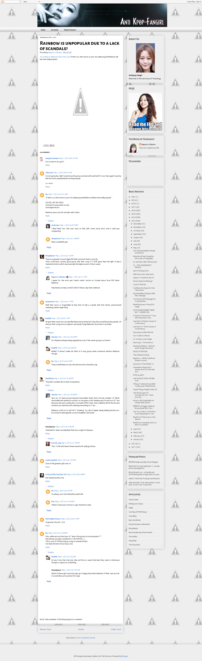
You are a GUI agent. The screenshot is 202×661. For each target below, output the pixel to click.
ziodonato (55, 225)
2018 (133, 204)
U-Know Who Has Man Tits (55, 474)
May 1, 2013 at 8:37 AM (68, 158)
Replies (51, 221)
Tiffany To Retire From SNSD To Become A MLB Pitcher (144, 385)
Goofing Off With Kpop (138, 512)
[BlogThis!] (46, 145)
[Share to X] (49, 145)
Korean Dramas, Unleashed (139, 524)
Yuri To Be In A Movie (141, 336)
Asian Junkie (133, 500)
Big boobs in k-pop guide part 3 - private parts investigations (144, 467)
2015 (133, 214)
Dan (52, 501)
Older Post (116, 629)
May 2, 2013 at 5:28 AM (65, 427)
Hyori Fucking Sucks (141, 271)
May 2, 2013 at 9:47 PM (63, 361)
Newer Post (45, 629)
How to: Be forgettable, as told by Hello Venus (143, 401)
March (136, 432)
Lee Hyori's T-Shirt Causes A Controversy (144, 328)
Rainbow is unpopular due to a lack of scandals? (145, 424)
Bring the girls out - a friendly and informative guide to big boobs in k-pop (144, 473)
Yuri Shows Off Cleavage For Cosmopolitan (144, 300)
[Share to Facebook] (51, 145)
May (135, 248)
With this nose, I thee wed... (144, 274)
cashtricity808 (51, 460)
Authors (54, 30)
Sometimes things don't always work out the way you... (144, 369)
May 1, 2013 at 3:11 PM (78, 277)
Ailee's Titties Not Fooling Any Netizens (144, 478)
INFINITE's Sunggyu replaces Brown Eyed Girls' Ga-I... (144, 407)
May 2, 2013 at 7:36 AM (70, 443)
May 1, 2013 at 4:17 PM (64, 302)
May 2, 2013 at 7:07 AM (67, 460)
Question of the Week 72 (143, 364)
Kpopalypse (133, 528)
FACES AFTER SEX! (140, 351)
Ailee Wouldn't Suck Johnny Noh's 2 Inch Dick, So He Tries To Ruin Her (144, 484)
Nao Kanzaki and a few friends (140, 532)
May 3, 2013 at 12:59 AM (64, 501)
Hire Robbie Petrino (53, 519)
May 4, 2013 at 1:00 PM (70, 239)
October (137, 231)
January (136, 439)
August (136, 237)
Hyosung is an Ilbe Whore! (143, 332)
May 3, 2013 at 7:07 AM (71, 570)
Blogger (125, 656)
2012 (133, 444)
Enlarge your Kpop (136, 504)
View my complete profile (149, 148)
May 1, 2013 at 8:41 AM (63, 173)
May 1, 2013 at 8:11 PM (61, 318)
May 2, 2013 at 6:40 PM (76, 474)
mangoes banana (52, 158)
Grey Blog (132, 516)
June (135, 244)
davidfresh (49, 378)
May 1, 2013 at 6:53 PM (69, 225)
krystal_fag (56, 443)
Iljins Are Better (135, 520)
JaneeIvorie (56, 239)
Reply (47, 165)
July (135, 241)
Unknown (49, 173)
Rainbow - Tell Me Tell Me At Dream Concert (144, 359)
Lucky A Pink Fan (139, 284)
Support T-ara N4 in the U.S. (143, 278)
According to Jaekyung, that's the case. (55, 57)
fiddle (131, 508)
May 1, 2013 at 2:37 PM (64, 256)
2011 (133, 447)
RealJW (48, 318)
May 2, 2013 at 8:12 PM (70, 519)
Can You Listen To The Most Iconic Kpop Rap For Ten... (144, 413)
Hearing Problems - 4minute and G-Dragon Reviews (144, 347)
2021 (133, 197)
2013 (133, 221)
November (137, 227)
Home (43, 30)
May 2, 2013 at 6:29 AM (67, 348)
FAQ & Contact (70, 30)
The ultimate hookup (141, 355)
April (135, 429)
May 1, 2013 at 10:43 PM (67, 337)
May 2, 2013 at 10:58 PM (58, 533)
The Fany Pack (134, 545)
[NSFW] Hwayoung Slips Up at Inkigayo (143, 462)
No (46, 194)
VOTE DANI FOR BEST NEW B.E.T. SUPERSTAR (143, 311)
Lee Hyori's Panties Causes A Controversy (144, 322)
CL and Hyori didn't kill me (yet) (145, 262)
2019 (133, 200)
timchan (54, 337)
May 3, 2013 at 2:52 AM (67, 557)
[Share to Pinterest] (53, 145)
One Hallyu (133, 537)
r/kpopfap (132, 541)
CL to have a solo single (142, 339)
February (137, 436)
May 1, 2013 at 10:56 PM (67, 395)
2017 (133, 207)
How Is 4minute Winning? (143, 281)
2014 (133, 217)
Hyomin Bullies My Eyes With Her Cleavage (144, 294)
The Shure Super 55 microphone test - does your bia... (143, 395)
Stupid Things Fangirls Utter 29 (145, 389)
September (137, 234)
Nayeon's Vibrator (58, 277)
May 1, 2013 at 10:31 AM (58, 194)
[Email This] (44, 145)
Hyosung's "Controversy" (143, 342)
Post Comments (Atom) (86, 638)
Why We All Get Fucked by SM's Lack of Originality (143, 257)
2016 (133, 211)
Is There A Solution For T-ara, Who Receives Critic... (144, 317)
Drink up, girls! (138, 375)
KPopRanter (50, 256)
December (137, 224)
